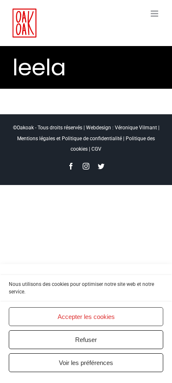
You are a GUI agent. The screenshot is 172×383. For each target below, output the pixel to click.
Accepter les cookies (86, 316)
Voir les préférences (86, 362)
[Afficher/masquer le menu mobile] (155, 13)
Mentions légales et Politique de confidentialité (69, 138)
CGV (96, 149)
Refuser (86, 339)
